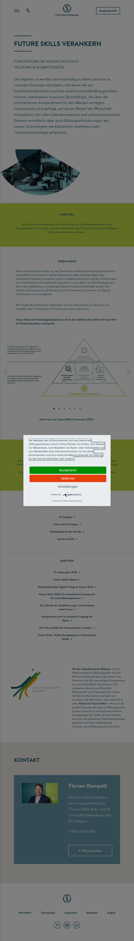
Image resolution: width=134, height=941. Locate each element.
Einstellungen (68, 486)
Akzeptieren (68, 470)
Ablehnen (68, 478)
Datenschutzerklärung (72, 501)
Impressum (57, 501)
